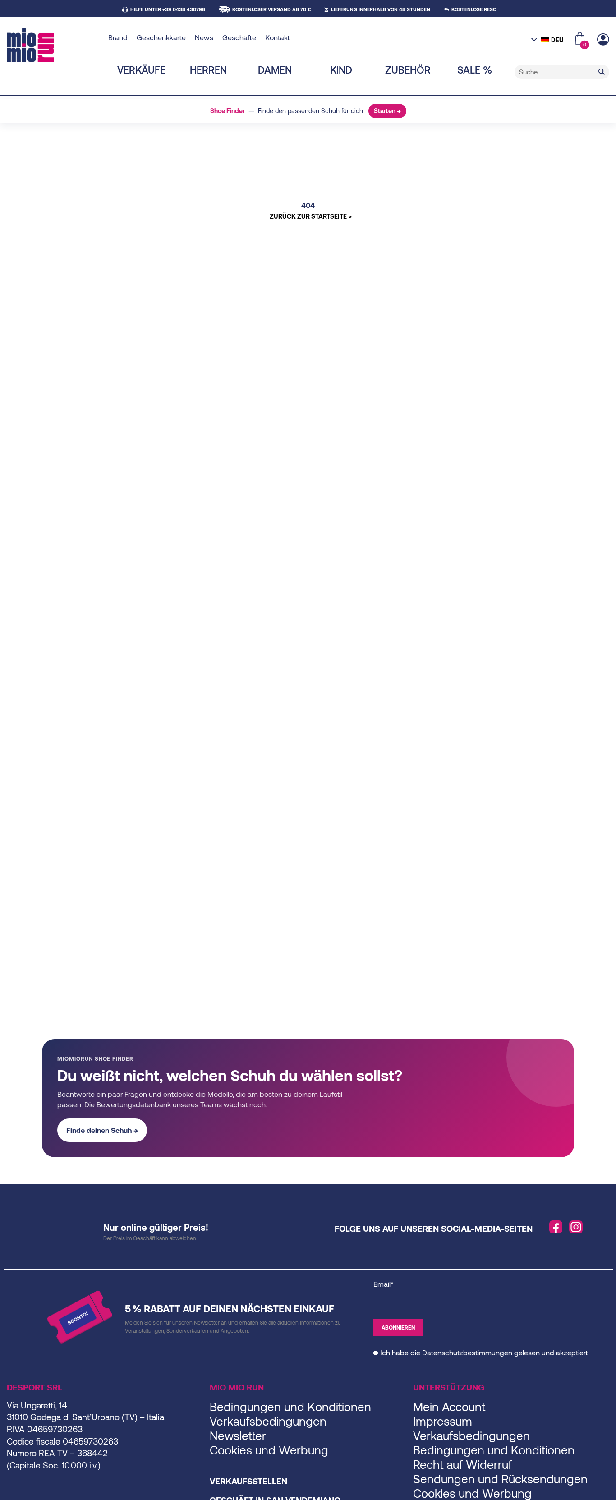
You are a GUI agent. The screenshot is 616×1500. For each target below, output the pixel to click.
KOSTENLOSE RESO (473, 9)
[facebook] (556, 1227)
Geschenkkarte (161, 37)
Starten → (387, 111)
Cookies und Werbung (269, 1450)
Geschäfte (239, 37)
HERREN (208, 69)
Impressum (442, 1421)
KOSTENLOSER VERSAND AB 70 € (271, 9)
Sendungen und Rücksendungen (500, 1479)
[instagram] (576, 1227)
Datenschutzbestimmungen (467, 1352)
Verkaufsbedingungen (268, 1421)
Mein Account (449, 1406)
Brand (118, 37)
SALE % (474, 69)
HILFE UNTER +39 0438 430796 (167, 9)
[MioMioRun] (54, 45)
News (204, 37)
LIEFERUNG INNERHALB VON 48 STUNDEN (380, 9)
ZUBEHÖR (408, 69)
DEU (557, 40)
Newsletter (238, 1435)
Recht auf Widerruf (462, 1464)
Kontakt (277, 37)
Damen (275, 69)
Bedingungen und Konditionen (290, 1406)
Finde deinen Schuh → (102, 1130)
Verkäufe (141, 69)
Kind (341, 69)
